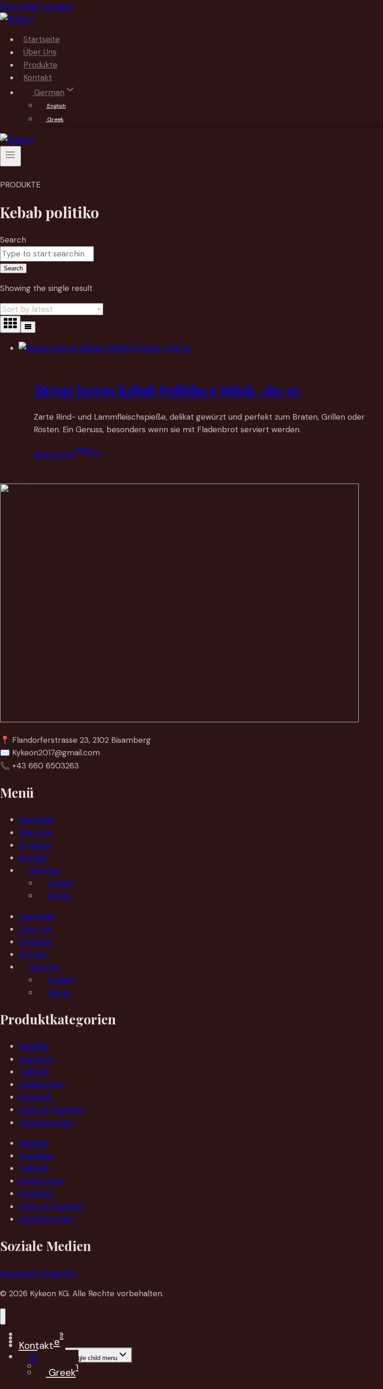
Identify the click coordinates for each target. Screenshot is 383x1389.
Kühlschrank (41, 1084)
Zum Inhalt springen (37, 6)
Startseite (41, 39)
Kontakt (37, 77)
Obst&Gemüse (46, 1122)
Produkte (40, 65)
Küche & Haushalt (51, 1109)
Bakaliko (33, 1046)
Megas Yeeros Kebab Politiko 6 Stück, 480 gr (167, 389)
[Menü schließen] (3, 1316)
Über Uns (40, 52)
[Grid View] (10, 324)
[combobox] (47, 254)
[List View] (28, 327)
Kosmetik (35, 1097)
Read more (54, 454)
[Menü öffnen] (10, 156)
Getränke (36, 1059)
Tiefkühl (33, 1071)
